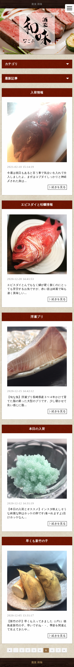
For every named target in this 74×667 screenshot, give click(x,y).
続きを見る (59, 187)
